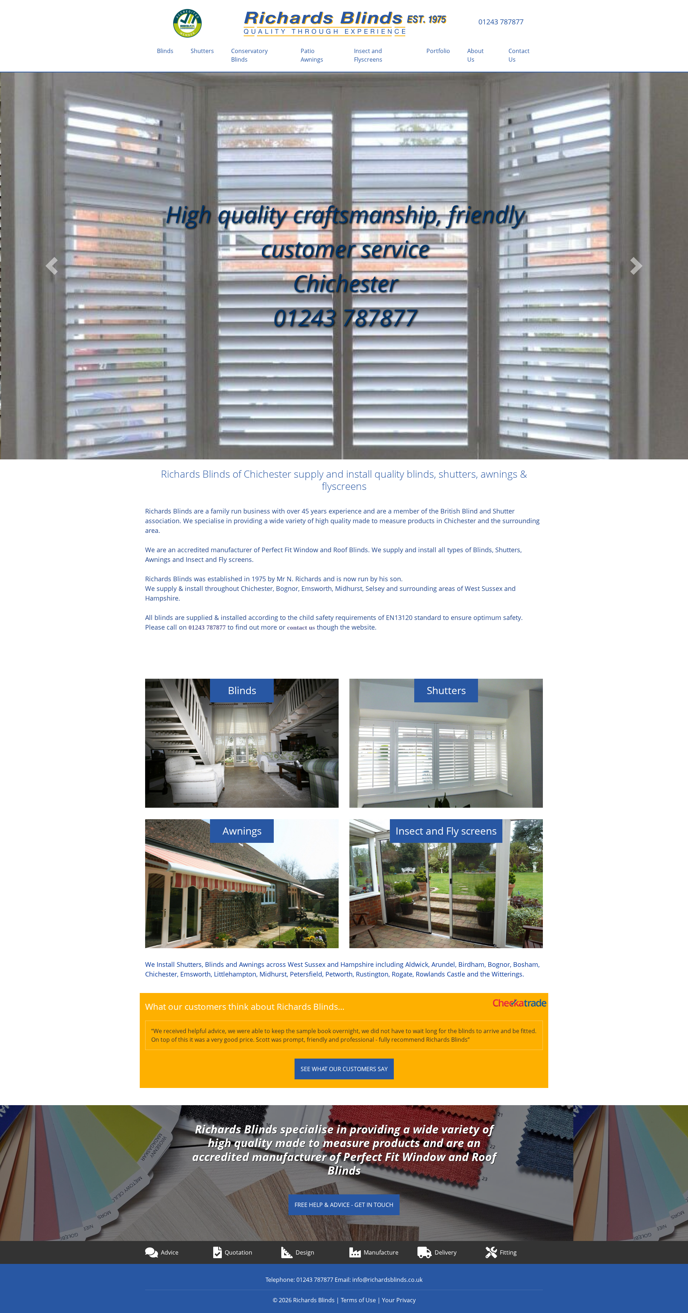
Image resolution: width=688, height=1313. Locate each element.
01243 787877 (501, 22)
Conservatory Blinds (249, 55)
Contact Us (519, 55)
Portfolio (438, 51)
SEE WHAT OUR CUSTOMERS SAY (344, 1069)
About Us (475, 55)
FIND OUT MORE (242, 750)
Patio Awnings (312, 55)
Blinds (165, 51)
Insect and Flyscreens (368, 55)
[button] (51, 265)
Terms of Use (358, 1300)
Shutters (202, 51)
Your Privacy (399, 1300)
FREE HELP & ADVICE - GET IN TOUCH (344, 1205)
